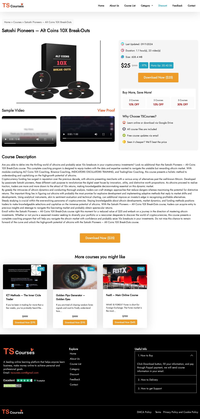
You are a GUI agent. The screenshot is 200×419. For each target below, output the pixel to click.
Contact (191, 5)
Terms (158, 412)
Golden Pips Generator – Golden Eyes (70, 297)
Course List (129, 5)
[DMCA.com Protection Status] (12, 386)
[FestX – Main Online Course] (125, 288)
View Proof (106, 110)
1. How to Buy (145, 355)
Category (147, 5)
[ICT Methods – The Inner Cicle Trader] (25, 288)
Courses (17, 22)
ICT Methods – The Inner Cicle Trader (23, 297)
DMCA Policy (144, 412)
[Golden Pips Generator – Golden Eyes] (75, 288)
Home (101, 5)
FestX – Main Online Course (122, 295)
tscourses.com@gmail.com (24, 372)
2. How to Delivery (148, 379)
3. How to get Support (150, 388)
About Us (114, 5)
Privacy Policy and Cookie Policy (180, 412)
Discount (162, 5)
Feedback (177, 5)
